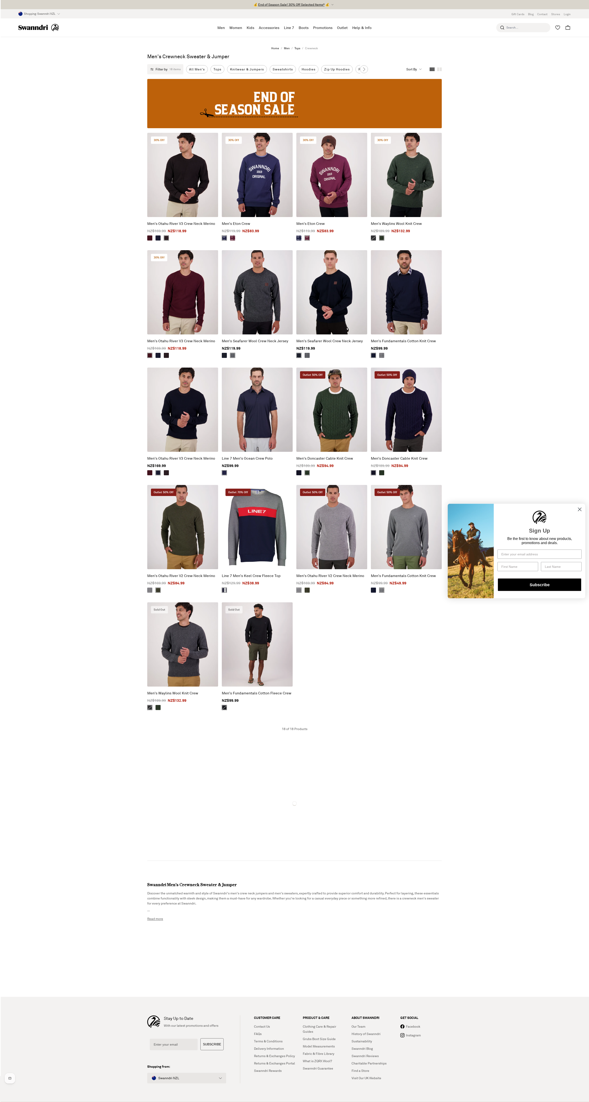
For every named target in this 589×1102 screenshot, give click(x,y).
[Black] (224, 707)
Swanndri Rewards (268, 1071)
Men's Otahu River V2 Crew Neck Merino (181, 575)
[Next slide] (364, 69)
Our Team (358, 1026)
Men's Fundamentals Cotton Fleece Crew (256, 693)
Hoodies (308, 69)
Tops (297, 48)
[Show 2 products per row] (439, 69)
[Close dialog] (580, 509)
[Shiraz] (149, 238)
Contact (542, 14)
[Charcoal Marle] (233, 355)
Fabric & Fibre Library (318, 1054)
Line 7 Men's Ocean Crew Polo (247, 458)
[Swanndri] (38, 27)
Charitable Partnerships (369, 1063)
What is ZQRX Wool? (317, 1061)
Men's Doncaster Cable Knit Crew (324, 458)
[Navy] (158, 238)
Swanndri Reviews (365, 1056)
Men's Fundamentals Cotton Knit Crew (403, 341)
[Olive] (382, 238)
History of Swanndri (366, 1034)
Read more (155, 919)
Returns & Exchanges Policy (274, 1056)
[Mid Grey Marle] (381, 355)
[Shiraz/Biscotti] (232, 238)
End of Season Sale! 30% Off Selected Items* (291, 4)
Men (287, 48)
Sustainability (362, 1041)
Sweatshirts (283, 69)
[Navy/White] (224, 238)
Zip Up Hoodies (337, 69)
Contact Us (262, 1026)
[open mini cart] (568, 27)
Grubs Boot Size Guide (319, 1039)
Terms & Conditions (268, 1041)
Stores (555, 14)
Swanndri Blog (362, 1048)
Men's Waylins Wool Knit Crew (396, 223)
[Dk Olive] (307, 473)
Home (275, 48)
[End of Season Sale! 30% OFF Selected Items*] (294, 103)
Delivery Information (269, 1048)
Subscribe (540, 584)
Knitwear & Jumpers (247, 69)
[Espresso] (166, 238)
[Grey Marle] (373, 238)
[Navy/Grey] (224, 590)
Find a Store (360, 1071)
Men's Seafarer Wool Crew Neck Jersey (255, 341)
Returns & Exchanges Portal (274, 1063)
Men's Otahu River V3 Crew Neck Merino (181, 223)
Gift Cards (517, 14)
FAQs (258, 1034)
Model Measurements (319, 1046)
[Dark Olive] (158, 590)
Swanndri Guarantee (318, 1068)
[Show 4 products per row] (432, 69)
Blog (531, 14)
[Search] (502, 27)
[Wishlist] (557, 27)
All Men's (197, 69)
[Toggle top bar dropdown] (332, 4)
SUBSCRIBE (212, 1044)
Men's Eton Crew (236, 223)
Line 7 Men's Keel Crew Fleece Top (251, 575)
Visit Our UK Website (366, 1078)
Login (567, 14)
